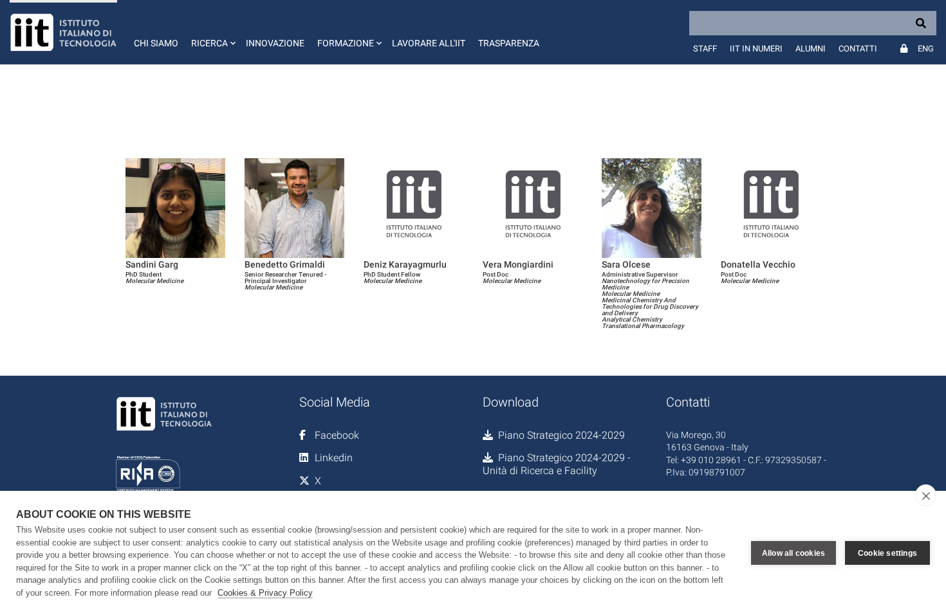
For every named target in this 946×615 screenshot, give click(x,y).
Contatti (858, 48)
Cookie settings (887, 553)
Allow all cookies (793, 553)
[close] (925, 495)
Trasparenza (508, 43)
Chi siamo (156, 43)
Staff (705, 48)
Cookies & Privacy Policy (265, 593)
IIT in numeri (756, 48)
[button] (212, 32)
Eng (926, 48)
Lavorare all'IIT (428, 43)
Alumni (810, 48)
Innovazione (275, 43)
